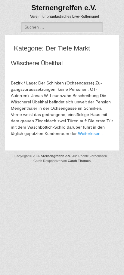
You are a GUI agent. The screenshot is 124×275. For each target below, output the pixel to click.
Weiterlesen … (92, 133)
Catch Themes (79, 161)
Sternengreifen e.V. (64, 8)
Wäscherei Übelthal (37, 63)
